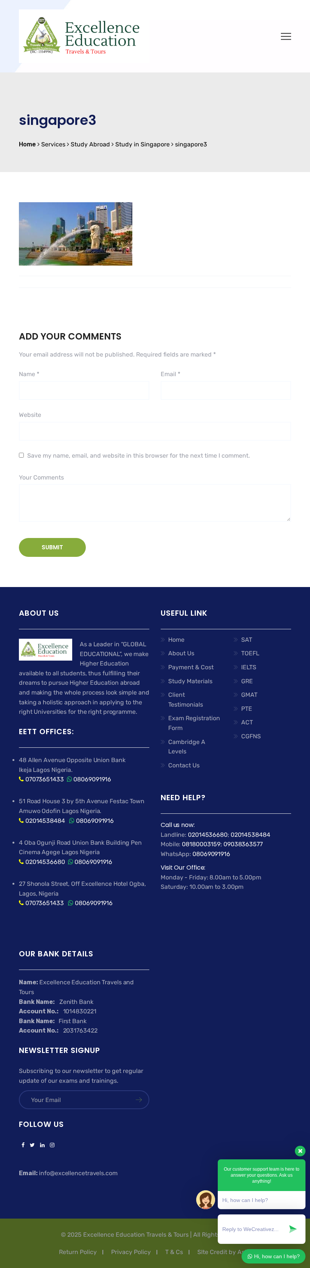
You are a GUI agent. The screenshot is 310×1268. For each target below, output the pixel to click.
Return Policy (78, 1252)
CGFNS (251, 736)
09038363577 (243, 844)
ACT (247, 722)
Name (29, 374)
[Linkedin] (42, 1145)
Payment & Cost (191, 667)
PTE (246, 708)
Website (30, 414)
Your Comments (41, 477)
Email (170, 374)
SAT (246, 639)
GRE (247, 681)
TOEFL (250, 653)
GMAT (249, 694)
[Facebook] (23, 1145)
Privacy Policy (131, 1252)
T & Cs (174, 1252)
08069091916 (92, 779)
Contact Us (184, 765)
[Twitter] (32, 1145)
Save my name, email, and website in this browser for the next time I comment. (138, 455)
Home (176, 639)
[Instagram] (50, 1145)
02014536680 (45, 861)
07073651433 (44, 779)
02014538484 (44, 820)
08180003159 (201, 844)
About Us (181, 653)
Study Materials (190, 681)
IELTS (248, 667)
